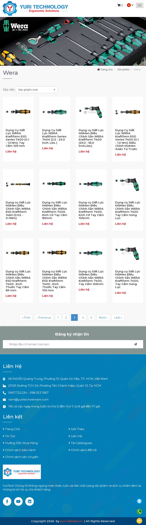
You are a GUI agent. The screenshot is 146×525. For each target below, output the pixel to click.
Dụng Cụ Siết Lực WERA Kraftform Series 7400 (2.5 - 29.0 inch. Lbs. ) (54, 136)
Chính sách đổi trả (83, 450)
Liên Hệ (76, 436)
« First (26, 317)
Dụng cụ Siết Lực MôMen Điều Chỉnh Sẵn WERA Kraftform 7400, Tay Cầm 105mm (91, 278)
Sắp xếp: (9, 89)
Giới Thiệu (77, 429)
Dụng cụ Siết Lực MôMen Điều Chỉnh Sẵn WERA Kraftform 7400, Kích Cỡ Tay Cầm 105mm (91, 210)
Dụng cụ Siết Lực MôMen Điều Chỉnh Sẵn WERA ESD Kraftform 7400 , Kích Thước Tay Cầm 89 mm (18, 281)
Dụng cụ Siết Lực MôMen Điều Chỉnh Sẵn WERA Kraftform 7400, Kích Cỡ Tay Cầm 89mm (54, 210)
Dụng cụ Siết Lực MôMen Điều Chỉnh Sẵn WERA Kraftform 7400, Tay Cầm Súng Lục (127, 279)
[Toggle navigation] (139, 5)
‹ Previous (44, 317)
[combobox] (37, 90)
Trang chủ (106, 69)
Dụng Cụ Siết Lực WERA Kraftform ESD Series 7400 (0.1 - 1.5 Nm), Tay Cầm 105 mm (17, 138)
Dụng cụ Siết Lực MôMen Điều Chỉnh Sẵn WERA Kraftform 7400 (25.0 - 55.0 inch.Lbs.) (91, 138)
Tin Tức (9, 436)
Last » (118, 317)
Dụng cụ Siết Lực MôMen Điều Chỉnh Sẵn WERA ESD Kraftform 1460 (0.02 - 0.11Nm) (18, 210)
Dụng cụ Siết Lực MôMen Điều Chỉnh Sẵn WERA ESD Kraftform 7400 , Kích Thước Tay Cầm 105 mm (54, 281)
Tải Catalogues (81, 443)
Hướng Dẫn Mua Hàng (21, 443)
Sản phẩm (123, 69)
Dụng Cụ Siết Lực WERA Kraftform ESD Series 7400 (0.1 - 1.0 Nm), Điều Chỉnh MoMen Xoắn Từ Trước (127, 139)
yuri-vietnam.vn (71, 521)
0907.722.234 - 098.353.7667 (28, 392)
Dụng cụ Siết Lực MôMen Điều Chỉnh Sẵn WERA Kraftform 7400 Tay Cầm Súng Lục (127, 210)
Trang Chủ (12, 429)
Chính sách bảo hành (20, 450)
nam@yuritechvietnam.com (28, 399)
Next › (103, 317)
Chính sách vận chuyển (21, 457)
